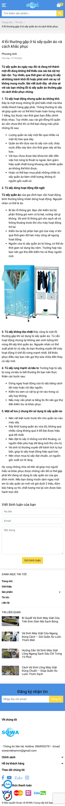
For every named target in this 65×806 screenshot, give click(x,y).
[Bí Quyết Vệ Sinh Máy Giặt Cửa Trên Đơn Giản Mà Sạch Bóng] (10, 621)
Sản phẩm (7, 592)
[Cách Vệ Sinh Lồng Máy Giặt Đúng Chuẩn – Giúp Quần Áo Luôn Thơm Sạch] (10, 670)
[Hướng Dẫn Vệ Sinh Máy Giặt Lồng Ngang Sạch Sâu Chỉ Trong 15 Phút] (10, 653)
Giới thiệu (7, 586)
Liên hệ (5, 602)
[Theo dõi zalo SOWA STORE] (18, 777)
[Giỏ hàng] (59, 5)
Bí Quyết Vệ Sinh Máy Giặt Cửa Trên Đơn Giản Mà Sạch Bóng (41, 619)
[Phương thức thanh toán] (24, 793)
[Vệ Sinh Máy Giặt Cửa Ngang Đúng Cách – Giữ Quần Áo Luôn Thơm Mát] (10, 636)
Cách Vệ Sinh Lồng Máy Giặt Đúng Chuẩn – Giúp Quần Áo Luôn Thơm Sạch (39, 671)
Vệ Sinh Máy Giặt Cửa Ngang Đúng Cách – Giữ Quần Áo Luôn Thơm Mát (41, 637)
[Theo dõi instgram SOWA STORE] (27, 777)
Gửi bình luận (32, 560)
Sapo (51, 802)
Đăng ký (56, 699)
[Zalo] (7, 784)
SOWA (29, 802)
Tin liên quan (11, 612)
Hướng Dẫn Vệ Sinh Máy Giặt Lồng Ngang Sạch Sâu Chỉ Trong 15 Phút (42, 654)
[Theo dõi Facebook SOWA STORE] (3, 777)
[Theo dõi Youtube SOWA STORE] (9, 777)
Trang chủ (7, 581)
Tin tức (5, 597)
